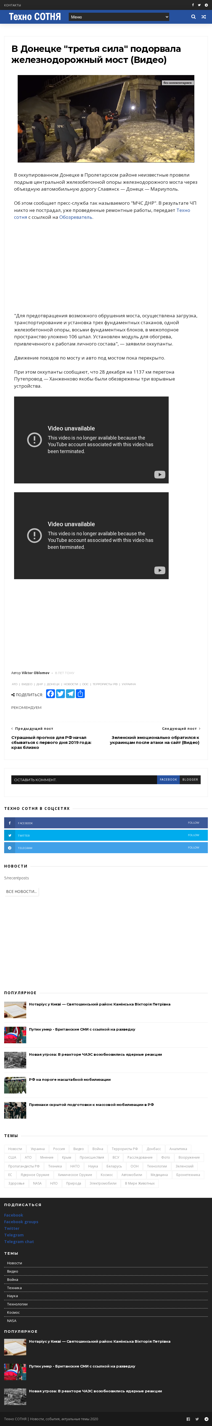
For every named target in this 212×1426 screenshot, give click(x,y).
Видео (78, 1148)
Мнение (47, 1157)
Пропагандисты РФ (24, 1166)
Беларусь (114, 1166)
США (12, 1157)
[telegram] (206, 5)
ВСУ (116, 1157)
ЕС (10, 1174)
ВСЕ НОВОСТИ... (21, 891)
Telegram (14, 1235)
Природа (73, 1183)
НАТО (75, 1166)
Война (97, 1148)
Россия (59, 1148)
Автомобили (131, 1174)
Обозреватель (75, 217)
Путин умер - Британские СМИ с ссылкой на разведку (82, 1029)
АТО (28, 1157)
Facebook (13, 1215)
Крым (66, 1157)
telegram (108, 848)
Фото (165, 1157)
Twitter (11, 1228)
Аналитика (178, 1148)
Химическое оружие (75, 1174)
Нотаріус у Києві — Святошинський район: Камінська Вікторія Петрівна (99, 1004)
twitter (108, 835)
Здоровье (16, 1183)
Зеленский (185, 1166)
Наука (93, 1166)
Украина (38, 1148)
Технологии (157, 1166)
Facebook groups (21, 1221)
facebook (168, 779)
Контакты (12, 5)
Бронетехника (188, 1174)
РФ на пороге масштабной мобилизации (69, 1079)
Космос (107, 1174)
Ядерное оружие (35, 1174)
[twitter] (199, 5)
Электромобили (103, 1183)
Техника (55, 1166)
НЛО (54, 1183)
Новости (15, 1148)
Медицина (159, 1174)
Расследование (140, 1157)
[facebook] (193, 5)
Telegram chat (19, 1241)
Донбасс (154, 1148)
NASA (37, 1183)
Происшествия (92, 1157)
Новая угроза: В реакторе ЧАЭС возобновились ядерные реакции (95, 1054)
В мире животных (140, 1183)
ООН (135, 1166)
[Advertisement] (106, 266)
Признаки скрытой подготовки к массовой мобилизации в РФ (91, 1104)
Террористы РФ (125, 1148)
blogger (190, 779)
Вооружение (189, 1157)
